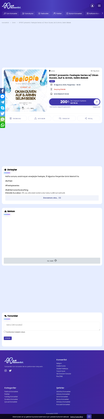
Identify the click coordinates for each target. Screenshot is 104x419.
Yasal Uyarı (60, 371)
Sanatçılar (29, 13)
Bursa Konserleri (62, 399)
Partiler (59, 13)
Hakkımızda (61, 366)
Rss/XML (59, 376)
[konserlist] (11, 5)
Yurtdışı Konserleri (11, 397)
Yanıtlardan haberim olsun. (15, 332)
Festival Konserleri (11, 391)
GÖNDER (7, 338)
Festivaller (44, 13)
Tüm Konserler (11, 13)
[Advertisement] (52, 46)
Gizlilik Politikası (62, 369)
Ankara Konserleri (63, 394)
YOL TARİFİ (50, 261)
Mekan (11, 211)
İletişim (59, 363)
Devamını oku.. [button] (50, 198)
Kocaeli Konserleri (63, 404)
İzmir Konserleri (62, 397)
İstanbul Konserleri (63, 391)
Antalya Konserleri (63, 402)
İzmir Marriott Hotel (61, 94)
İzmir (53, 71)
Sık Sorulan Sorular (63, 374)
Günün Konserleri (75, 13)
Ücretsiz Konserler (11, 399)
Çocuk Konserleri (10, 402)
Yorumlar (12, 315)
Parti (52, 81)
